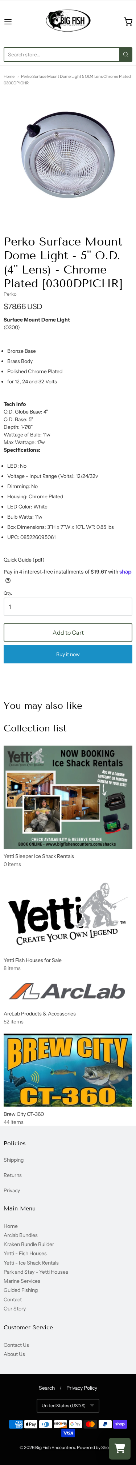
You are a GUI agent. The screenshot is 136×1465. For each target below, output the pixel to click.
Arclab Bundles (21, 1235)
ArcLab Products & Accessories (40, 1013)
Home (9, 76)
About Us (14, 1354)
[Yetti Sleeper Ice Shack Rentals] (68, 797)
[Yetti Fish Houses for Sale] (68, 914)
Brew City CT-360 (24, 1114)
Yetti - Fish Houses (25, 1253)
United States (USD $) (64, 1405)
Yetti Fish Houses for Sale (33, 960)
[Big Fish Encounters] (68, 22)
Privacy (12, 1190)
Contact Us (16, 1345)
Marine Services (22, 1281)
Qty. (8, 593)
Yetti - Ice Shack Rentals (31, 1263)
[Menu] (16, 21)
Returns (13, 1175)
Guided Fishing (21, 1290)
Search (47, 1388)
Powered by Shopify (96, 1447)
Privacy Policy (81, 1388)
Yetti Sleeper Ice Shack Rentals (39, 856)
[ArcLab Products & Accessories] (68, 992)
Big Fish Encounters (55, 1447)
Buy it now (68, 654)
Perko (10, 294)
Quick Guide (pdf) (24, 559)
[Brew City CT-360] (68, 1070)
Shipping (14, 1160)
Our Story (15, 1308)
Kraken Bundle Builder (29, 1244)
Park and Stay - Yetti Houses (36, 1272)
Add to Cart (68, 632)
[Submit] (125, 54)
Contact (13, 1299)
